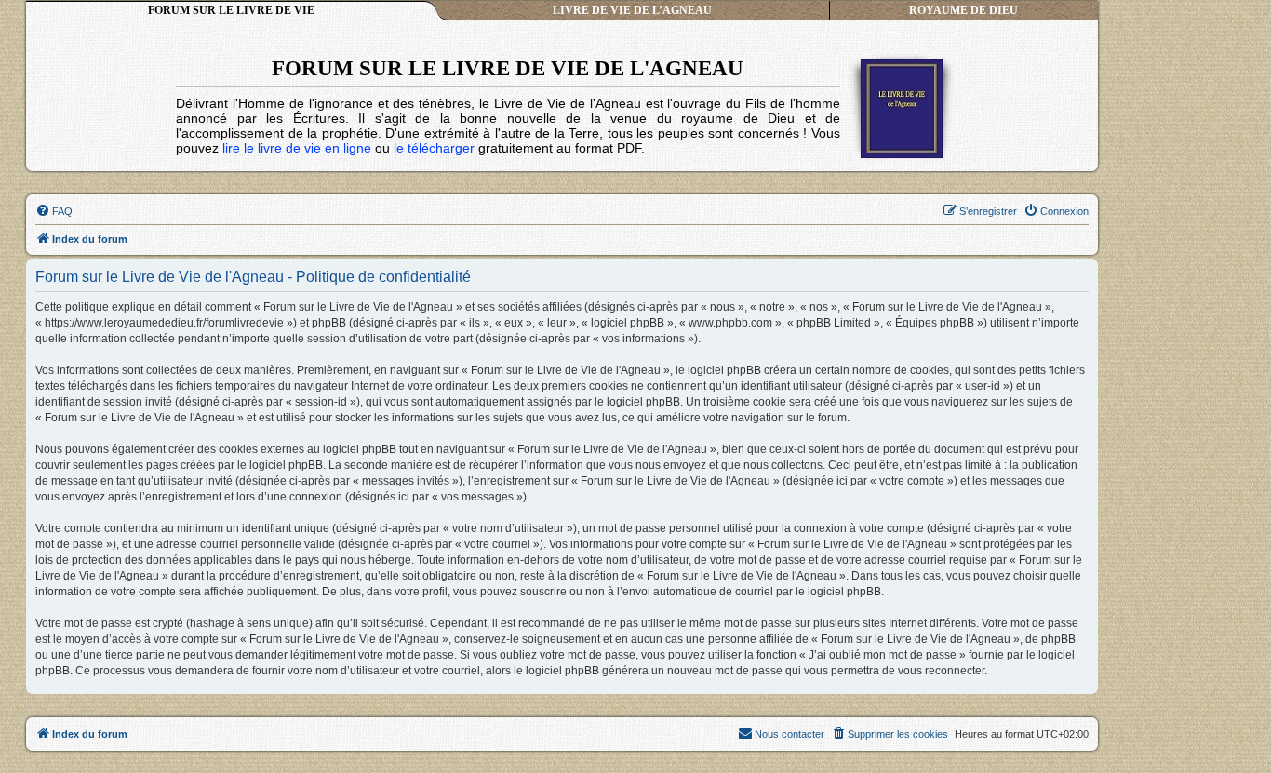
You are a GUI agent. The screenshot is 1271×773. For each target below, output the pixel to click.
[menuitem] (54, 211)
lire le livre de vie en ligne (296, 147)
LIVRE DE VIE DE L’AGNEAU (632, 10)
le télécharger (434, 147)
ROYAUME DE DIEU (963, 10)
